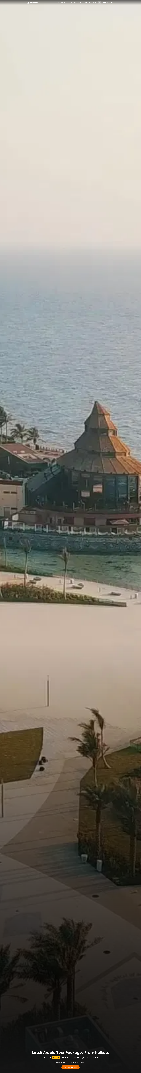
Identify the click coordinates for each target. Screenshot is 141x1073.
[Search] (99, 2)
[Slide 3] (69, 1071)
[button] (10, 539)
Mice (94, 2)
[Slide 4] (71, 1071)
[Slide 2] (68, 1071)
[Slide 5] (73, 1071)
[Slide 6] (74, 1071)
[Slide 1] (66, 1071)
